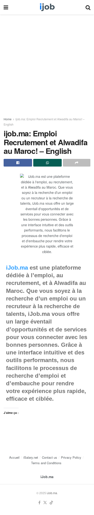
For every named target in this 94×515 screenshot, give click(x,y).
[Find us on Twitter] (45, 502)
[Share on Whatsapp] (47, 163)
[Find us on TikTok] (51, 502)
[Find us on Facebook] (39, 502)
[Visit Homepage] (47, 7)
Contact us (49, 457)
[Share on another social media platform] (76, 163)
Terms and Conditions (46, 463)
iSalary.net (30, 457)
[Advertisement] (47, 63)
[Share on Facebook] (18, 163)
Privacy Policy (71, 457)
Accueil (14, 457)
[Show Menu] (6, 7)
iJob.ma (17, 267)
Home (8, 119)
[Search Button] (88, 7)
